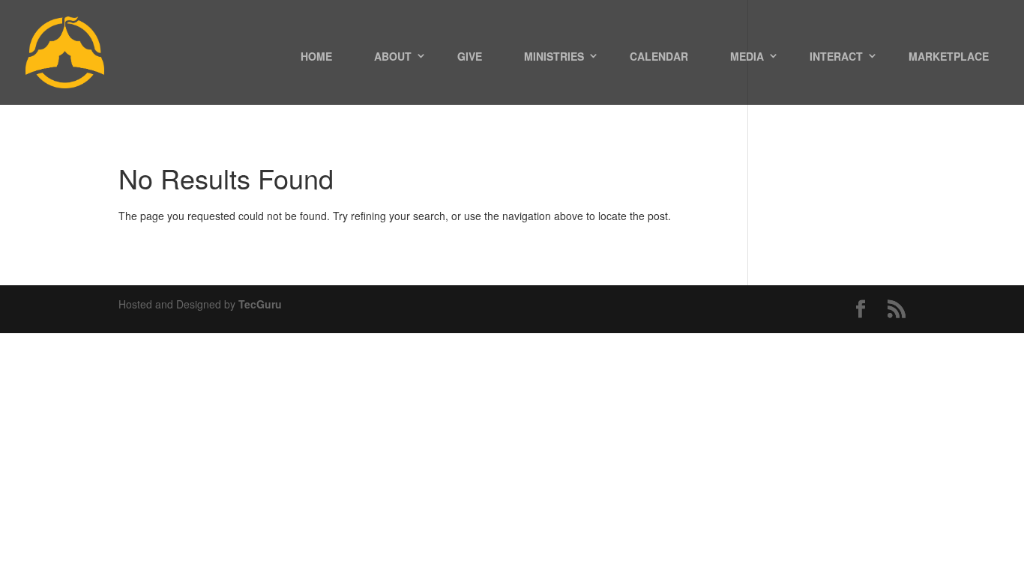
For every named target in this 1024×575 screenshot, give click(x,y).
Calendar (659, 56)
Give (469, 56)
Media (747, 56)
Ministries (554, 56)
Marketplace (949, 56)
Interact (836, 56)
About (393, 56)
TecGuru (260, 303)
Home (316, 56)
